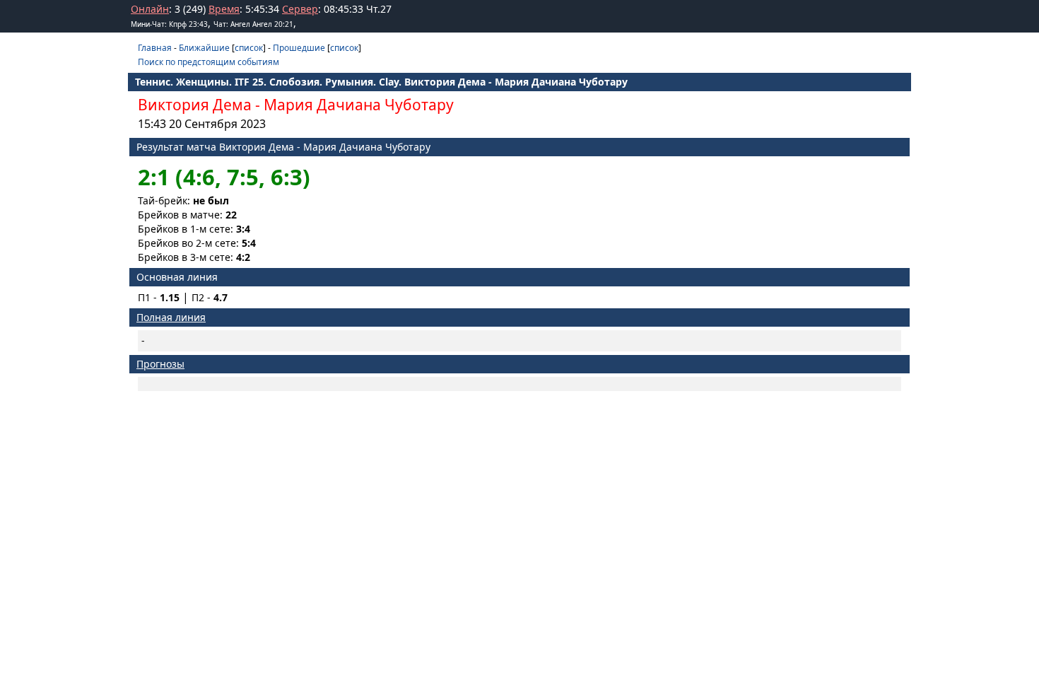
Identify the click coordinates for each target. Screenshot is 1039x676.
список (249, 48)
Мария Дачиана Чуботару (359, 105)
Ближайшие (204, 48)
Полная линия (171, 317)
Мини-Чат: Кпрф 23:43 (169, 24)
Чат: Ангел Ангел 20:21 (253, 24)
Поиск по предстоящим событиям (208, 62)
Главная (155, 48)
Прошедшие (299, 48)
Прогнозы (160, 364)
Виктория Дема (195, 105)
